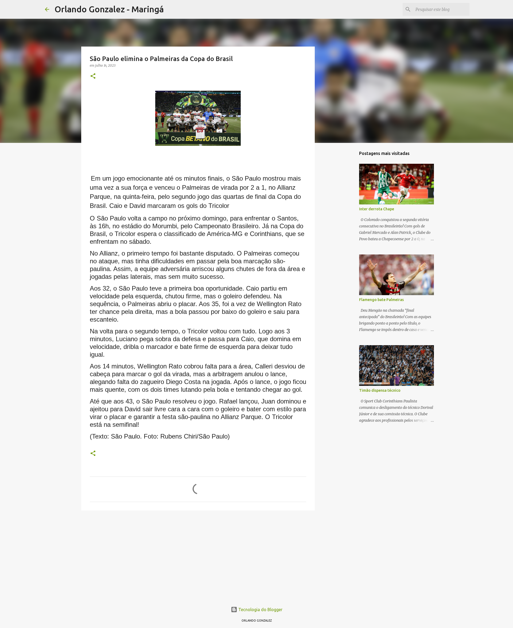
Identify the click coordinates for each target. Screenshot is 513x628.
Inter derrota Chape (376, 209)
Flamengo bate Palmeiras (381, 300)
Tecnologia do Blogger (259, 609)
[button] (93, 76)
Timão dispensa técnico (380, 390)
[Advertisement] (198, 556)
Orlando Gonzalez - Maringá (109, 9)
